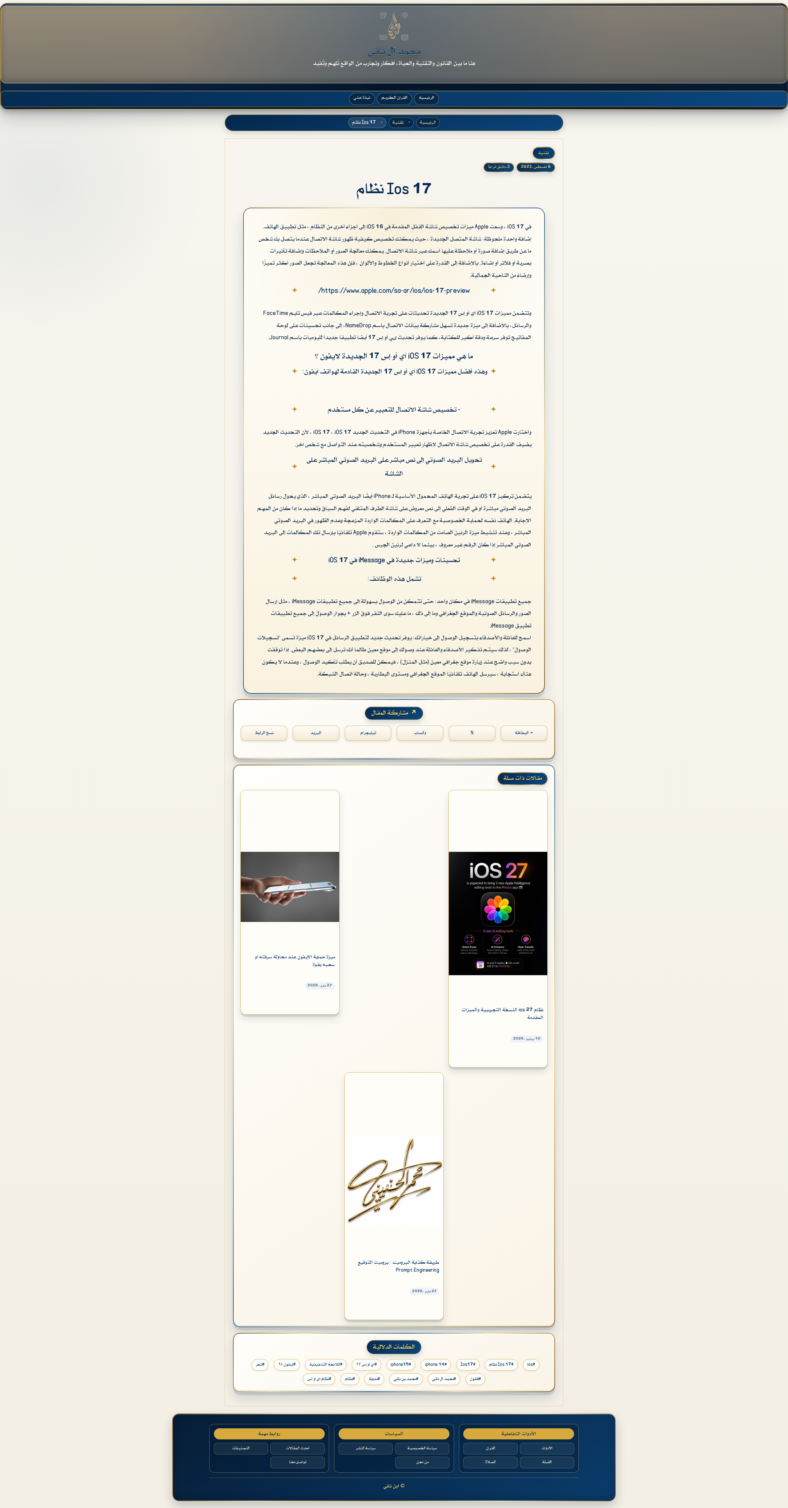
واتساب (420, 733)
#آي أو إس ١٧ (366, 1364)
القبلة (547, 1462)
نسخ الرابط (264, 733)
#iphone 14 (436, 1364)
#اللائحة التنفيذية (325, 1364)
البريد (316, 733)
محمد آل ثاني (394, 52)
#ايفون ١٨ (287, 1364)
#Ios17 (467, 1364)
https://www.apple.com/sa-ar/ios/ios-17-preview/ (394, 291)
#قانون (475, 1379)
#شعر (260, 1364)
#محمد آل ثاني (444, 1379)
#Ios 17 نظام (501, 1364)
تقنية (397, 123)
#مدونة (374, 1379)
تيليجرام (368, 733)
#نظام (350, 1379)
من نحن (422, 1462)
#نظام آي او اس (319, 1379)
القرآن (490, 1448)
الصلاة (490, 1462)
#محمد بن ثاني (406, 1379)
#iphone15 (401, 1364)
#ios (531, 1364)
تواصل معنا (297, 1462)
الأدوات (547, 1448)
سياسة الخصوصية (422, 1448)
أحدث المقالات (297, 1448)
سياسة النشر (366, 1448)
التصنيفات (241, 1448)
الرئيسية (428, 123)
